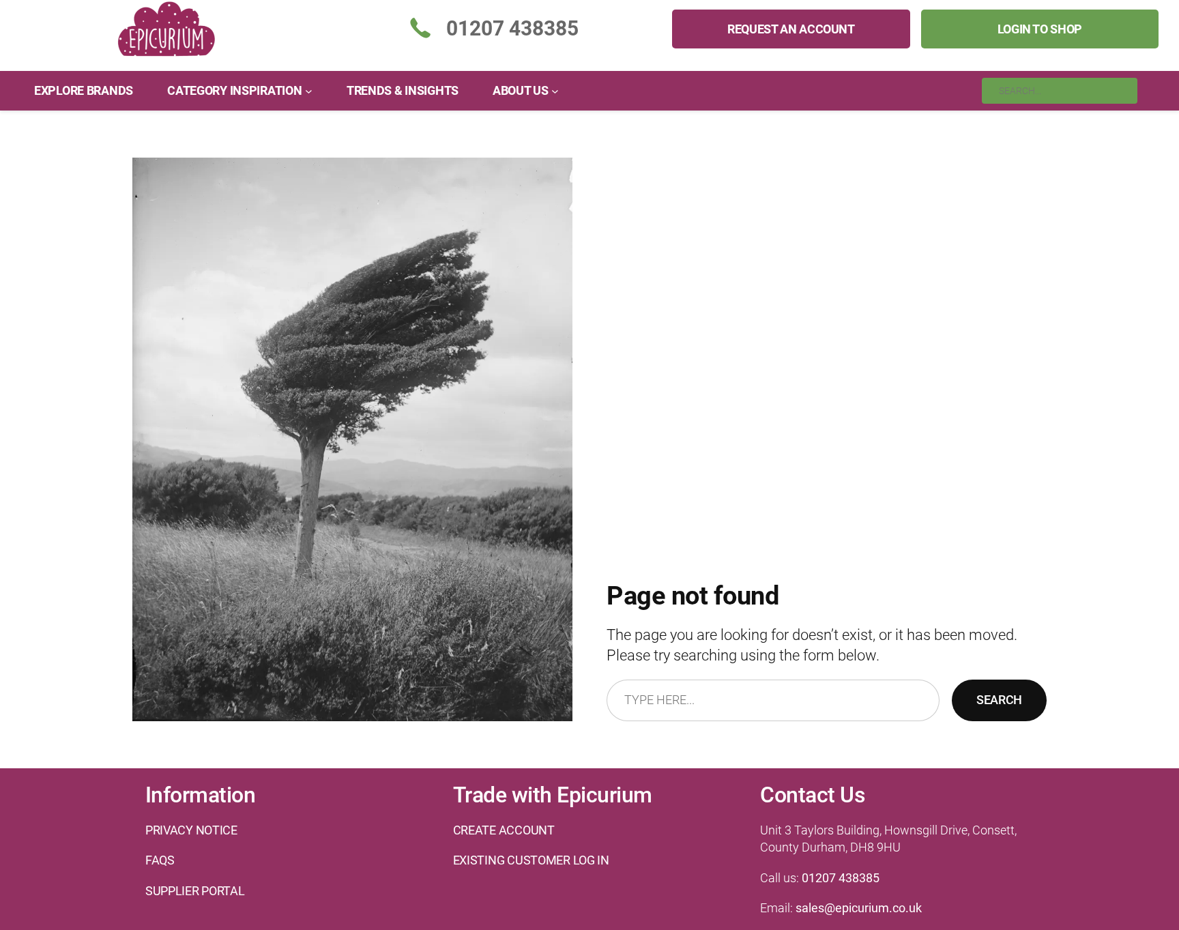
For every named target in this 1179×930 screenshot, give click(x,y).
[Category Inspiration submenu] (308, 90)
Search (999, 700)
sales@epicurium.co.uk (859, 908)
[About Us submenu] (555, 90)
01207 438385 (840, 878)
